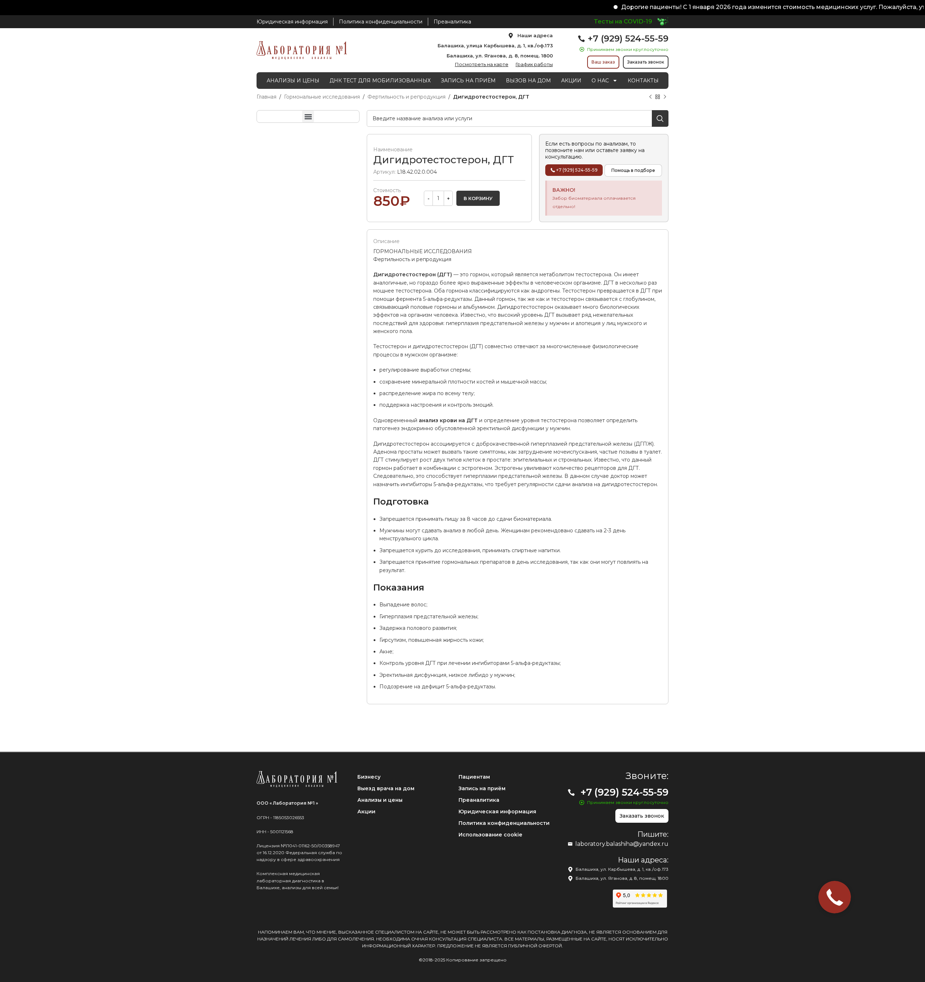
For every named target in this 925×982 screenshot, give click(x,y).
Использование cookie (490, 834)
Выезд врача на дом (385, 788)
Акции (366, 811)
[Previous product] (650, 97)
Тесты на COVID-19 (623, 21)
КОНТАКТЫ (643, 80)
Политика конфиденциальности (504, 823)
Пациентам (474, 777)
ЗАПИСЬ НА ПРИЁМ (468, 80)
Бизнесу (368, 777)
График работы (534, 64)
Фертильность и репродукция (406, 97)
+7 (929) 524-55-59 (628, 38)
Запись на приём (482, 788)
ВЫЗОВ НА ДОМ (528, 80)
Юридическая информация (497, 811)
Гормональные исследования (322, 97)
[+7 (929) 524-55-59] (581, 38)
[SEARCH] (660, 118)
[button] (308, 116)
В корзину (478, 198)
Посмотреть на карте (481, 64)
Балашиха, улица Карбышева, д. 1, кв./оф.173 (495, 45)
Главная (266, 97)
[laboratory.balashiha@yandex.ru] (570, 844)
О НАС (600, 80)
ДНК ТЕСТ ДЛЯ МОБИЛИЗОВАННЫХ (380, 80)
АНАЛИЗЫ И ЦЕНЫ (293, 80)
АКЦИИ (571, 80)
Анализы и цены (380, 800)
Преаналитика (479, 800)
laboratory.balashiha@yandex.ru (621, 843)
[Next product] (664, 97)
